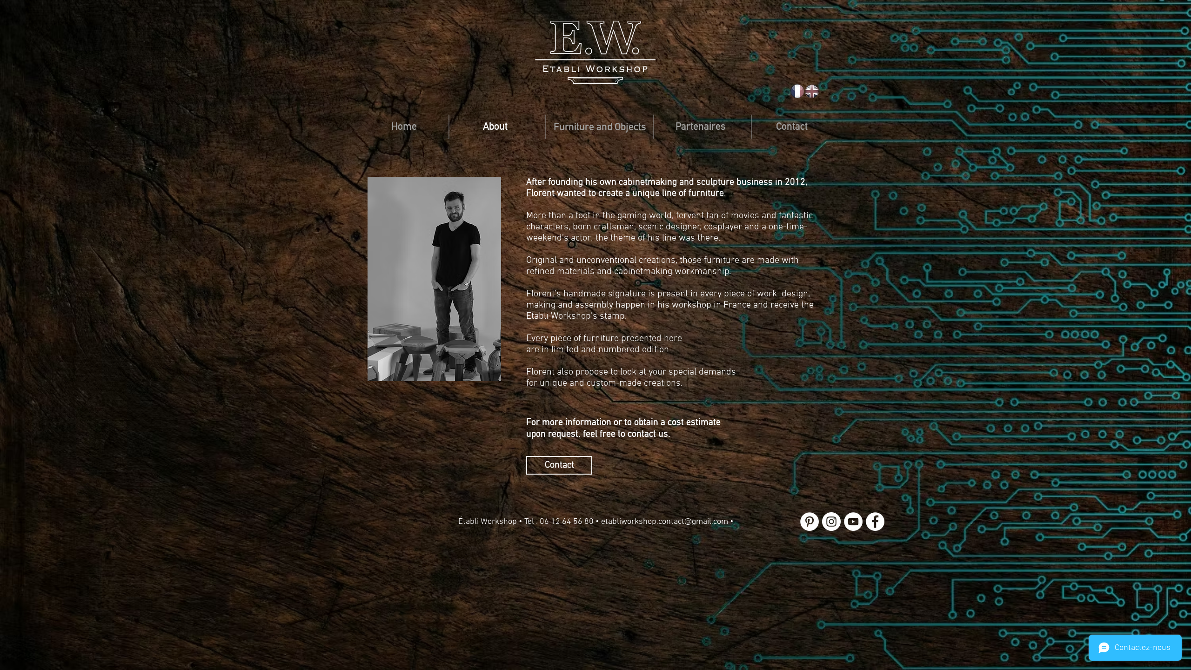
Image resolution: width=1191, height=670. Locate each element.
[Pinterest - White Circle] (809, 521)
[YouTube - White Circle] (853, 521)
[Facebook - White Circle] (875, 521)
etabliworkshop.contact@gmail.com (664, 522)
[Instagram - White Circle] (831, 521)
